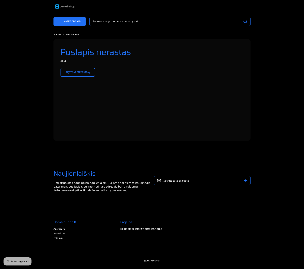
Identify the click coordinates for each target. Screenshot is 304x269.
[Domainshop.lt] (63, 6)
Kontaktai (59, 233)
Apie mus (59, 228)
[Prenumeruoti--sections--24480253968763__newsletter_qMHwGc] (246, 180)
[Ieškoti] (246, 21)
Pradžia (57, 34)
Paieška (58, 237)
